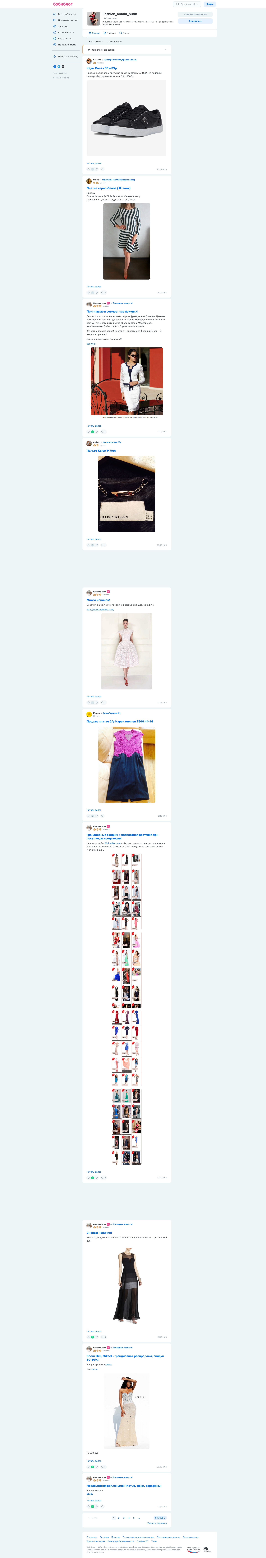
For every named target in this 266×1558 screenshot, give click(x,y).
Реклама (104, 1537)
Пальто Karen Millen (101, 450)
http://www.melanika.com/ (100, 609)
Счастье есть (99, 303)
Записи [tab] (95, 33)
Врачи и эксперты (96, 1541)
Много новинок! (98, 600)
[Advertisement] (196, 80)
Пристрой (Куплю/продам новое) (120, 59)
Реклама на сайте (61, 78)
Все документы (191, 1537)
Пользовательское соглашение (138, 1537)
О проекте (92, 1537)
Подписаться (195, 21)
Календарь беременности (121, 1541)
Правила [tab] (111, 33)
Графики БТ (143, 1541)
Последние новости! (122, 303)
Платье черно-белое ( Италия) (109, 188)
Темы (154, 1541)
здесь (108, 1364)
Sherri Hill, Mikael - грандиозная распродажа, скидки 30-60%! (125, 1357)
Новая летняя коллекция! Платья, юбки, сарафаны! (124, 1485)
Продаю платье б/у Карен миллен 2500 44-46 (120, 721)
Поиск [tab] (126, 33)
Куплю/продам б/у (112, 442)
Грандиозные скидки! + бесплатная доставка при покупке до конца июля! (122, 836)
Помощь (115, 1537)
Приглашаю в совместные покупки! (112, 311)
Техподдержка (59, 73)
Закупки (91, 343)
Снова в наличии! (99, 1232)
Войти (209, 4)
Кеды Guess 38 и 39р (102, 68)
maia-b (96, 442)
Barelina (97, 59)
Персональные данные (168, 1537)
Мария (96, 713)
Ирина (96, 180)
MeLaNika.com (113, 843)
